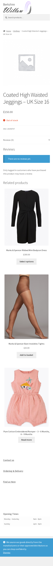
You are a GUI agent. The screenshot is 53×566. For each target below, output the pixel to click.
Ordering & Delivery (13, 471)
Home (8, 31)
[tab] (26, 140)
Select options (27, 261)
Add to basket (26, 355)
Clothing (16, 31)
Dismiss (6, 552)
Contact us (8, 460)
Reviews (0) (8, 140)
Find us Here (9, 481)
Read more (26, 439)
